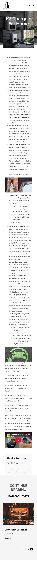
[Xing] (16, 472)
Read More (8, 538)
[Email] (24, 472)
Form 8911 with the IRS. (23, 175)
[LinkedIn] (18, 469)
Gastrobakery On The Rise (16, 530)
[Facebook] (8, 469)
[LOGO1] (7, 2)
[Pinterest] (28, 469)
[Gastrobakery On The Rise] (18, 514)
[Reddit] (15, 469)
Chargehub (8, 378)
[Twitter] (12, 469)
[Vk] (9, 472)
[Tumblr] (24, 469)
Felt (16, 378)
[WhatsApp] (21, 469)
